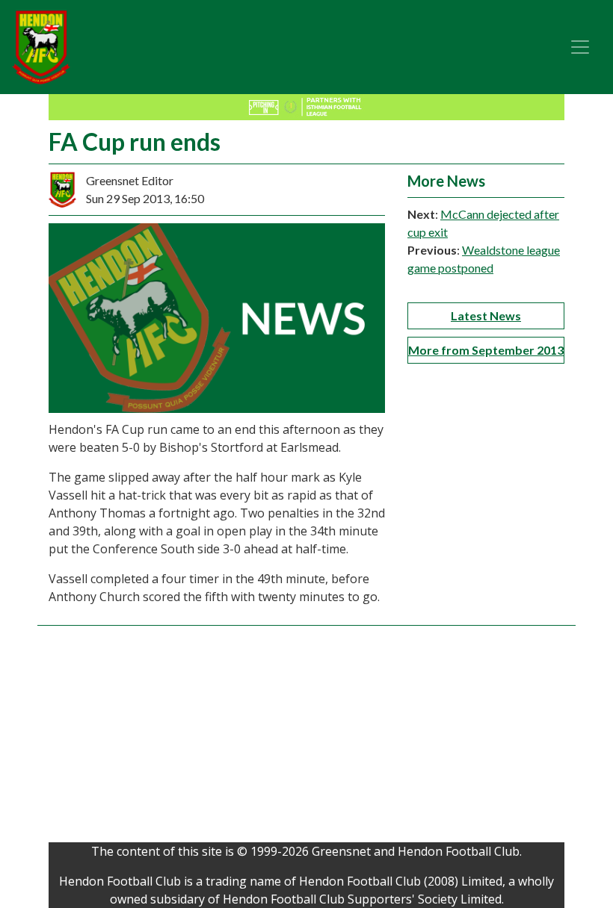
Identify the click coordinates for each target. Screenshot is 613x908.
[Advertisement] (306, 737)
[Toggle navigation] (580, 47)
